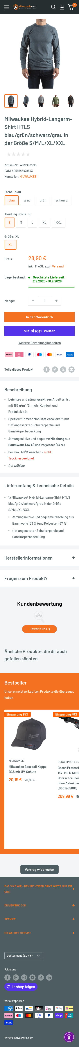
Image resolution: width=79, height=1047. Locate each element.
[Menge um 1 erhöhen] (56, 300)
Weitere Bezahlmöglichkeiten (39, 343)
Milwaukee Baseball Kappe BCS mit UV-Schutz (28, 769)
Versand (58, 266)
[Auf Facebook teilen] (46, 369)
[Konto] (62, 7)
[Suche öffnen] (53, 7)
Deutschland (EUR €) (19, 955)
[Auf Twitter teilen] (63, 369)
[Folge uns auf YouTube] (32, 977)
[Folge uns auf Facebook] (7, 977)
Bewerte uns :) (40, 629)
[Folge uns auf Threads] (16, 977)
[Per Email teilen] (71, 369)
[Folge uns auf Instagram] (24, 977)
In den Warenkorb (39, 317)
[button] (69, 1037)
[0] (71, 7)
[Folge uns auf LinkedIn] (49, 977)
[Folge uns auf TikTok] (41, 977)
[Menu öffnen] (6, 7)
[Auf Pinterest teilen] (55, 369)
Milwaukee (28, 176)
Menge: (9, 301)
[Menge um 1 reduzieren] (33, 300)
